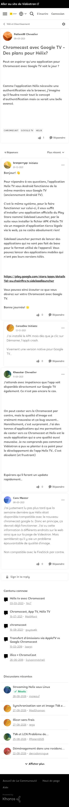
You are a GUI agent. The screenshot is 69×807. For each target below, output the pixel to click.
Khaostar (18, 372)
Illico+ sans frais (23, 720)
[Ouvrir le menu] (63, 24)
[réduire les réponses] (34, 160)
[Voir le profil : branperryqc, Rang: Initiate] (7, 165)
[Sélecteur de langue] (22, 13)
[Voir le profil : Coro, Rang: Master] (7, 500)
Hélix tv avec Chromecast (27, 598)
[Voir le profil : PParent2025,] (7, 737)
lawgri (28, 646)
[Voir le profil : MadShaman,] (7, 708)
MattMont (31, 616)
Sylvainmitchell (35, 659)
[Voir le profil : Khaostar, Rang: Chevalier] (7, 374)
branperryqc (20, 162)
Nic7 (28, 603)
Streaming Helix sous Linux (31, 687)
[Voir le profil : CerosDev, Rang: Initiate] (10, 328)
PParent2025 (36, 739)
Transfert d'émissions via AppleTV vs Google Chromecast (35, 640)
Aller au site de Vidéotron (18, 4)
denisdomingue (38, 753)
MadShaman (37, 710)
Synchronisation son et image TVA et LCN (38, 706)
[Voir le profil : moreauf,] (7, 689)
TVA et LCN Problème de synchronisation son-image (32, 734)
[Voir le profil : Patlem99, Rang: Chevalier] (7, 36)
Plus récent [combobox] (55, 152)
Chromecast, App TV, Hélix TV (30, 612)
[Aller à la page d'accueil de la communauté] (13, 14)
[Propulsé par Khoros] (34, 798)
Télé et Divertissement (18, 24)
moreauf (34, 696)
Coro (16, 498)
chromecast (18, 625)
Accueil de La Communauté (20, 780)
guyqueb (31, 629)
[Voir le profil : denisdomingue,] (7, 751)
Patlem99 (19, 34)
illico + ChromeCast (23, 655)
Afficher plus (36, 763)
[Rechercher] (32, 14)
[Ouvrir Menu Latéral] (5, 14)
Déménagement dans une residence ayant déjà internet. (38, 749)
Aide (5, 787)
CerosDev (21, 326)
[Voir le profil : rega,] (7, 722)
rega (32, 724)
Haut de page (51, 780)
